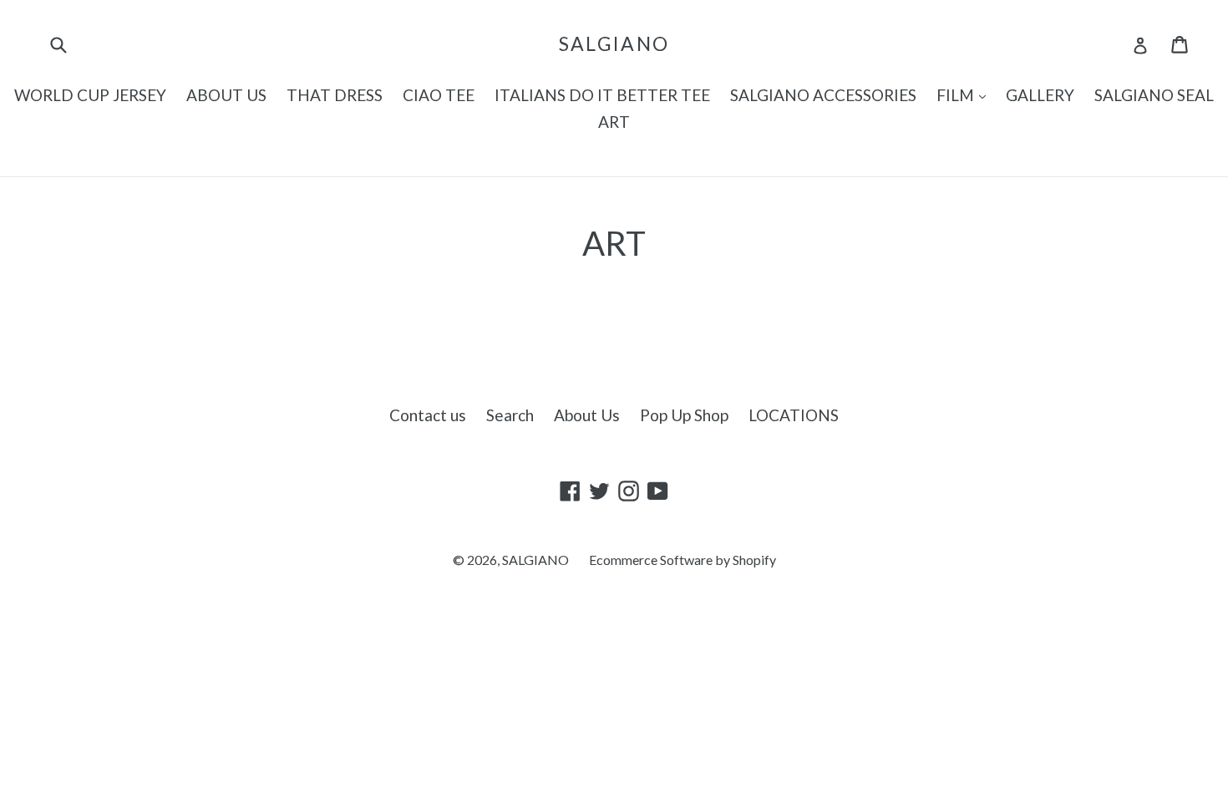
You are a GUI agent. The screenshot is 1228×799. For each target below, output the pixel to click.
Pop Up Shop (684, 415)
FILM (965, 94)
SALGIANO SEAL (1154, 94)
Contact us (427, 415)
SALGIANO (614, 44)
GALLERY (1040, 94)
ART (614, 121)
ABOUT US (226, 94)
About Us (587, 415)
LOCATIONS (793, 415)
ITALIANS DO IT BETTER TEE (602, 94)
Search (510, 415)
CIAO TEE (438, 94)
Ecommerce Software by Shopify (682, 559)
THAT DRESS (335, 94)
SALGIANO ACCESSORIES (823, 94)
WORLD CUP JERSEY (90, 94)
